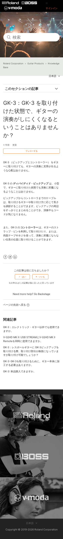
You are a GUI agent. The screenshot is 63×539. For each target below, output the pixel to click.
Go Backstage (42, 294)
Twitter (10, 257)
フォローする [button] (32, 151)
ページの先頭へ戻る (14, 304)
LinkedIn (15, 257)
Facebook (5, 257)
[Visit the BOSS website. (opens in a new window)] (31, 456)
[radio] (22, 276)
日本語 (53, 76)
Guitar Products (35, 63)
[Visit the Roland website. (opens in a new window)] (31, 415)
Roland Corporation (13, 63)
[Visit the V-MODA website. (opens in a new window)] (31, 498)
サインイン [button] (51, 8)
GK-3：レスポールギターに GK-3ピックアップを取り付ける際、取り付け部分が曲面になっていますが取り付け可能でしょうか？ (31, 351)
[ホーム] (10, 3)
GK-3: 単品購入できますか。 (19, 371)
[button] (47, 3)
